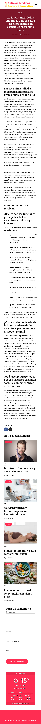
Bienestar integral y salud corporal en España (20, 552)
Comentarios (10, 612)
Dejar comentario (25, 35)
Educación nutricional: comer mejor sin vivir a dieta (18, 593)
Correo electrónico (13, 641)
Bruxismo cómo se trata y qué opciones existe (19, 470)
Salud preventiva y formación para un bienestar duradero (15, 511)
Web (7, 651)
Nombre (9, 632)
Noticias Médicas (10, 720)
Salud (20, 13)
